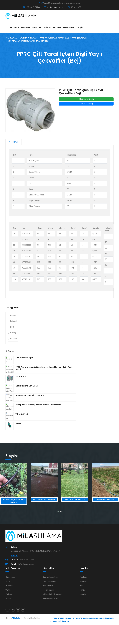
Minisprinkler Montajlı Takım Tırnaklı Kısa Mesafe (38, 404)
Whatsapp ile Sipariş (86, 99)
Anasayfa (14, 27)
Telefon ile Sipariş (86, 104)
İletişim (80, 27)
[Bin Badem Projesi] (78, 480)
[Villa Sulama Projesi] (48, 480)
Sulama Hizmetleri (50, 577)
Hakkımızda (10, 577)
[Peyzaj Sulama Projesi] (17, 480)
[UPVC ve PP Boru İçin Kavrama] (9, 399)
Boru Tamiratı (48, 586)
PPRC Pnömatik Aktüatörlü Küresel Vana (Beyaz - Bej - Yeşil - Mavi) (44, 368)
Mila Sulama (17, 618)
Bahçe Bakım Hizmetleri (52, 598)
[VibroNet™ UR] (9, 416)
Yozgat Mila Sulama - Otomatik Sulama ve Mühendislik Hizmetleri (83, 618)
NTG (12, 327)
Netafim (13, 339)
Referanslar (68, 27)
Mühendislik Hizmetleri (52, 594)
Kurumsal (25, 27)
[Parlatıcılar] (9, 379)
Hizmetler (36, 27)
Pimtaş (13, 333)
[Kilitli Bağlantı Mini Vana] (9, 388)
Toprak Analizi (48, 590)
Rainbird (13, 321)
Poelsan (13, 315)
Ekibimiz (8, 581)
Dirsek (18, 423)
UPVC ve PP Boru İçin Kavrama (29, 395)
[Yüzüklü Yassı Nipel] (9, 361)
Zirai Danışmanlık (49, 581)
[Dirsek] (9, 426)
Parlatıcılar (20, 376)
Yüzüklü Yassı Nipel (24, 357)
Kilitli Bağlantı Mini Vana (26, 386)
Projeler (57, 27)
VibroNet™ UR (21, 414)
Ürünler (47, 27)
